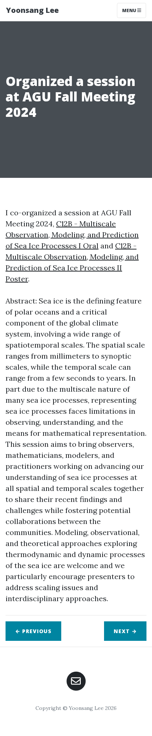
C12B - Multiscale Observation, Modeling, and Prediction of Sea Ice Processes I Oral (72, 234)
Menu (129, 10)
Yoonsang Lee (32, 10)
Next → (125, 631)
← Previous (33, 631)
